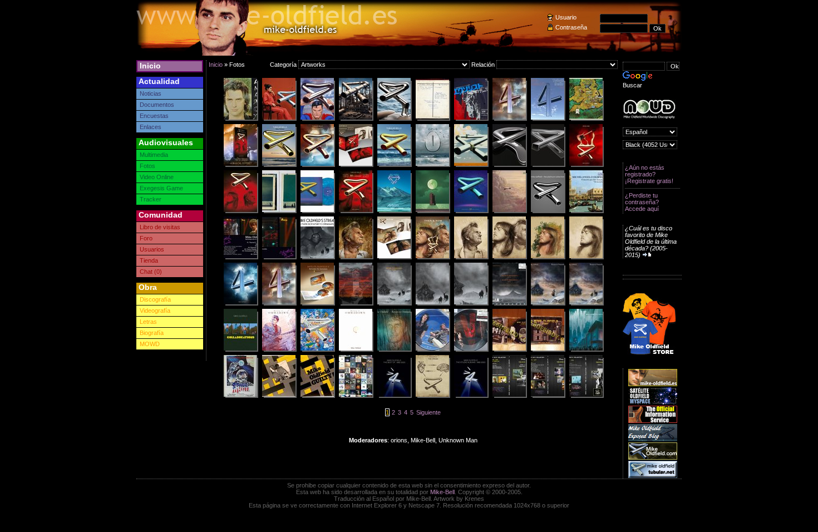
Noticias (150, 93)
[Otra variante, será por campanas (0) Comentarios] (278, 165)
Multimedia (154, 154)
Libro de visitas (160, 227)
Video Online (157, 177)
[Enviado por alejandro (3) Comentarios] (394, 211)
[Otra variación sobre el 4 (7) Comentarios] (240, 304)
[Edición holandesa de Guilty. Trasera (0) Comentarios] (278, 396)
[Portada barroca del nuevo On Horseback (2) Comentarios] (586, 211)
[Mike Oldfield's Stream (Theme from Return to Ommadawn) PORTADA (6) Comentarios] (317, 257)
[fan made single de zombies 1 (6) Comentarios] (509, 350)
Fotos (147, 165)
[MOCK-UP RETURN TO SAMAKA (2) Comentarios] (317, 304)
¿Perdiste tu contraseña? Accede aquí (642, 202)
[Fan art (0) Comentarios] (317, 165)
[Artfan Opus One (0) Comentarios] (586, 165)
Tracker (150, 199)
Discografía (155, 299)
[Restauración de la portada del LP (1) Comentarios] (509, 211)
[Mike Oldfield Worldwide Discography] (649, 109)
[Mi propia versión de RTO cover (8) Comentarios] (586, 304)
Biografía (152, 332)
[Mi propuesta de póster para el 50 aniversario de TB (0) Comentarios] (240, 211)
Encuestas (154, 115)
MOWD (150, 344)
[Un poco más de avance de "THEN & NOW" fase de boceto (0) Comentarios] (509, 257)
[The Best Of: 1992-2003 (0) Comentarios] (394, 396)
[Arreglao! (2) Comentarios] (394, 165)
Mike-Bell (442, 492)
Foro (146, 238)
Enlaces (150, 127)
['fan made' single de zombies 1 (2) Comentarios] (547, 350)
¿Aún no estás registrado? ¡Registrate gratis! (649, 174)
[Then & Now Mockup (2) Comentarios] (394, 257)
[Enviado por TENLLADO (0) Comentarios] (547, 304)
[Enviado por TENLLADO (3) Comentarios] (278, 304)
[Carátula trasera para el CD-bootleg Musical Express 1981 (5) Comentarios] (240, 257)
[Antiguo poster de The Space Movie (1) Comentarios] (240, 396)
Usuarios (152, 249)
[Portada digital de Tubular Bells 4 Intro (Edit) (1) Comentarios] (547, 119)
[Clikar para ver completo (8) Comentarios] (432, 257)
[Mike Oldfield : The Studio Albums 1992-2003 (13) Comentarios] (470, 396)
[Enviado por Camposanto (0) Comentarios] (470, 165)
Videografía (155, 310)
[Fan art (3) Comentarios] (432, 165)
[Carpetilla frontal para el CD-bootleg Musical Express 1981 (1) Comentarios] (278, 257)
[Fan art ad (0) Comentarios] (240, 165)
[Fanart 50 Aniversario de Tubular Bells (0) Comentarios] (355, 211)
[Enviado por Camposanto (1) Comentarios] (278, 119)
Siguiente (428, 412)
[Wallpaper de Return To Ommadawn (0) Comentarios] (394, 304)
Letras (148, 321)
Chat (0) (151, 271)
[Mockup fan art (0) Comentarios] (355, 165)
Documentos (157, 104)
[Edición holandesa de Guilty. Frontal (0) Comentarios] (317, 396)
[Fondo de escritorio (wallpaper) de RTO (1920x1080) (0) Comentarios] (470, 304)
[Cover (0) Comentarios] (586, 350)
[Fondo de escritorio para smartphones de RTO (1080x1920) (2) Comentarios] (432, 304)
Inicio (150, 65)
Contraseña (571, 27)
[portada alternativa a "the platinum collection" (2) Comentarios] (547, 211)
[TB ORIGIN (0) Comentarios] (432, 396)
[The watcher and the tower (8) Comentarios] (432, 211)
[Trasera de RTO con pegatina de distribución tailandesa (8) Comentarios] (509, 304)
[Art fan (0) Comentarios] (509, 119)
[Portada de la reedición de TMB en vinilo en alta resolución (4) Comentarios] (317, 350)
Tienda (149, 260)
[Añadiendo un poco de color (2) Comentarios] (547, 257)
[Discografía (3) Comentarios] (355, 396)
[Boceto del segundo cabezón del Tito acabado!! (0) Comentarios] (470, 257)
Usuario (565, 17)
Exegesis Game (161, 188)
